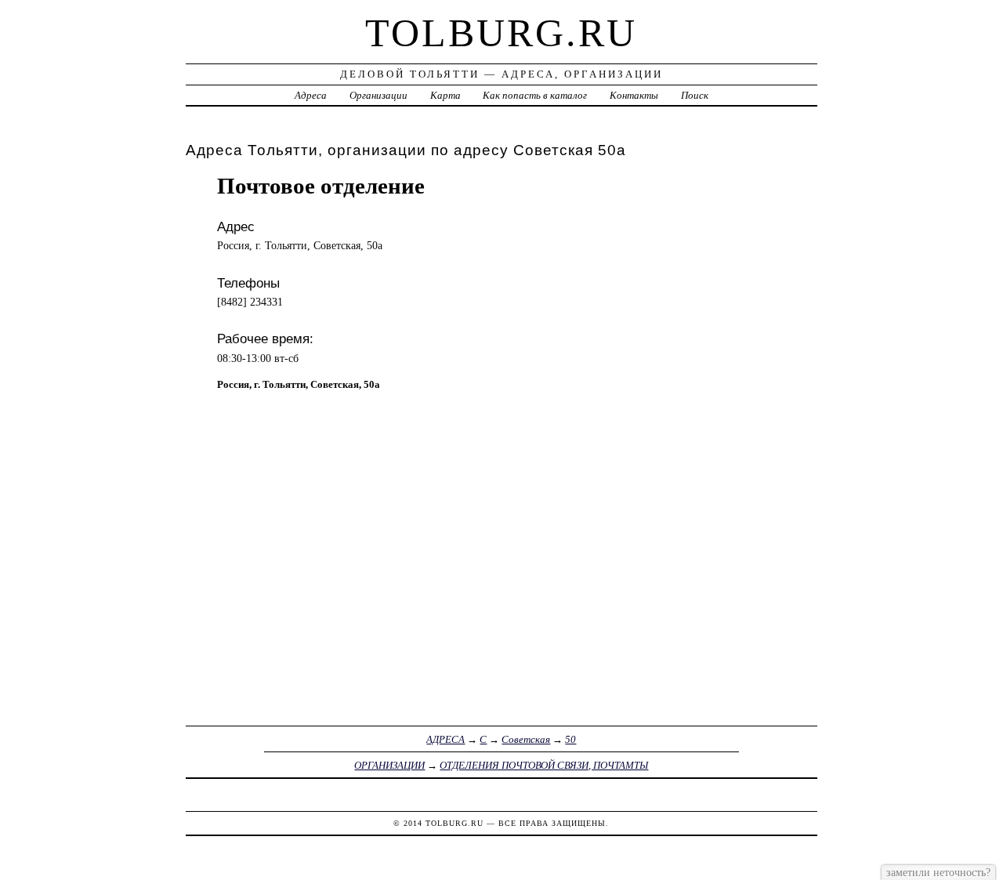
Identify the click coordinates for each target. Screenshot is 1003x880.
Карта (445, 95)
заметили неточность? (938, 872)
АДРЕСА (445, 739)
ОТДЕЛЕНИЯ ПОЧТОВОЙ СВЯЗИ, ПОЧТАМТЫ (544, 765)
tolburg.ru (501, 33)
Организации (378, 95)
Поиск (694, 95)
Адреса (311, 95)
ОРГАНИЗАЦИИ (389, 765)
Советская (526, 739)
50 (570, 739)
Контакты (634, 95)
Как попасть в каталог (535, 95)
